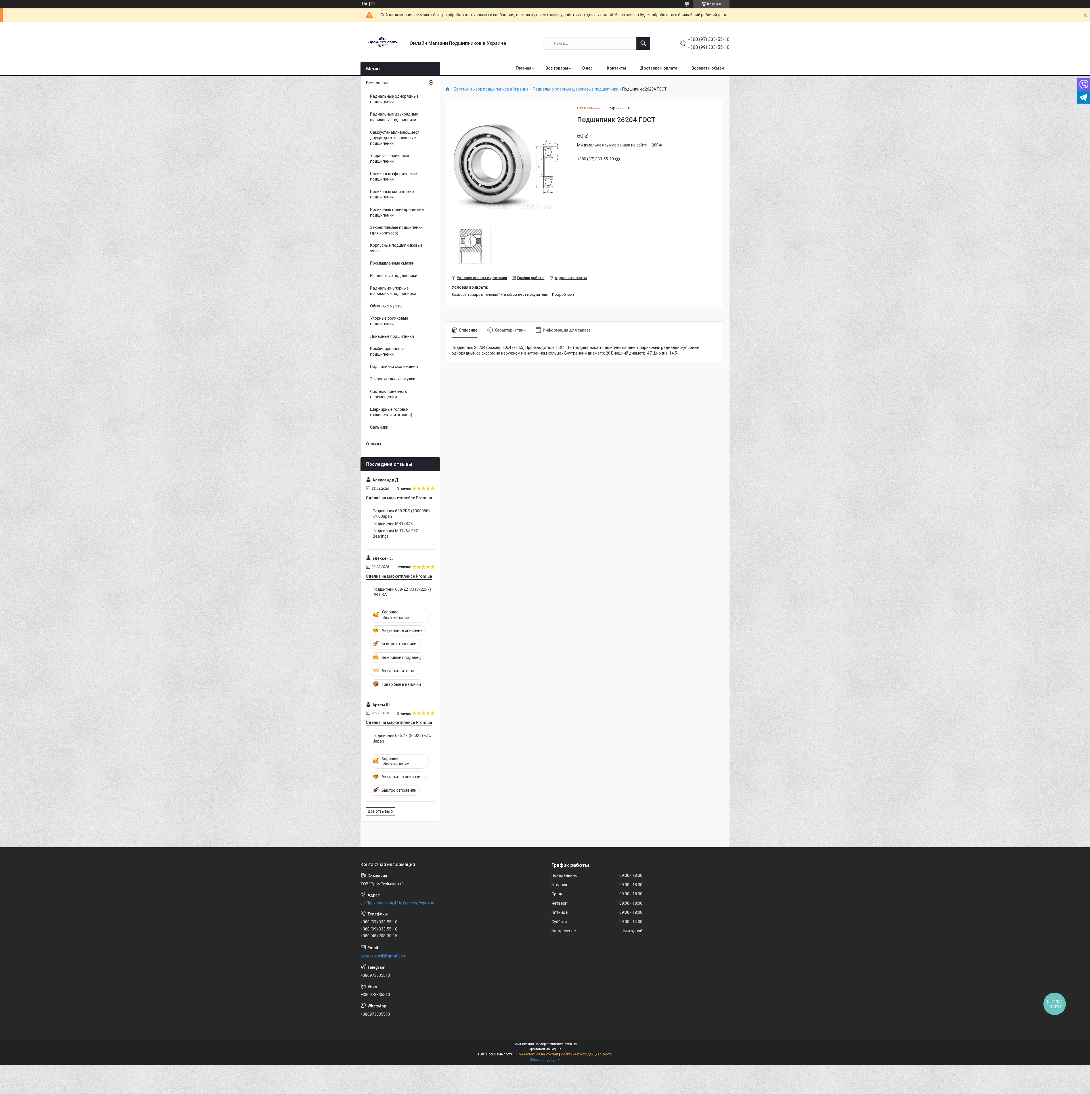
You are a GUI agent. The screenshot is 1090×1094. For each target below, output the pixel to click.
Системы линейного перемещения (388, 394)
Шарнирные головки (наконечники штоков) (391, 412)
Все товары (557, 68)
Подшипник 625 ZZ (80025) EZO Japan (402, 738)
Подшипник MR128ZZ (393, 523)
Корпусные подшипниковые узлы (396, 248)
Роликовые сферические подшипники (393, 176)
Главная (523, 68)
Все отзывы (379, 811)
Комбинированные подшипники (388, 351)
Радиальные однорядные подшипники (394, 99)
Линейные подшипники (392, 336)
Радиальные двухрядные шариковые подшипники (394, 117)
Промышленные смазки (392, 263)
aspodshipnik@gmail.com (383, 956)
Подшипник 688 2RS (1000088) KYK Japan (401, 514)
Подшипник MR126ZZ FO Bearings (396, 534)
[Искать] (643, 43)
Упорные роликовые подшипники (389, 321)
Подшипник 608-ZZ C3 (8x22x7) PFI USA (402, 592)
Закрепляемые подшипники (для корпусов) (396, 230)
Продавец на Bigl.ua (545, 1049)
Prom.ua (570, 1044)
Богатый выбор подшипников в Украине (491, 89)
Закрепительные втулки (392, 379)
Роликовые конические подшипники (392, 194)
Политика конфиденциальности (587, 1054)
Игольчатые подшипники (393, 275)
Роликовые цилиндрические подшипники (397, 212)
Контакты (616, 68)
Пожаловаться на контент (537, 1054)
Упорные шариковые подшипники (389, 158)
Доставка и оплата (658, 68)
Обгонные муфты (386, 306)
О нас (587, 68)
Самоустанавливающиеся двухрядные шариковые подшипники (395, 138)
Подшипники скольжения (394, 366)
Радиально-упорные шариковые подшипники (575, 89)
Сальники (379, 427)
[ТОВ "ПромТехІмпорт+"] (382, 43)
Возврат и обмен (707, 68)
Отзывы (373, 444)
